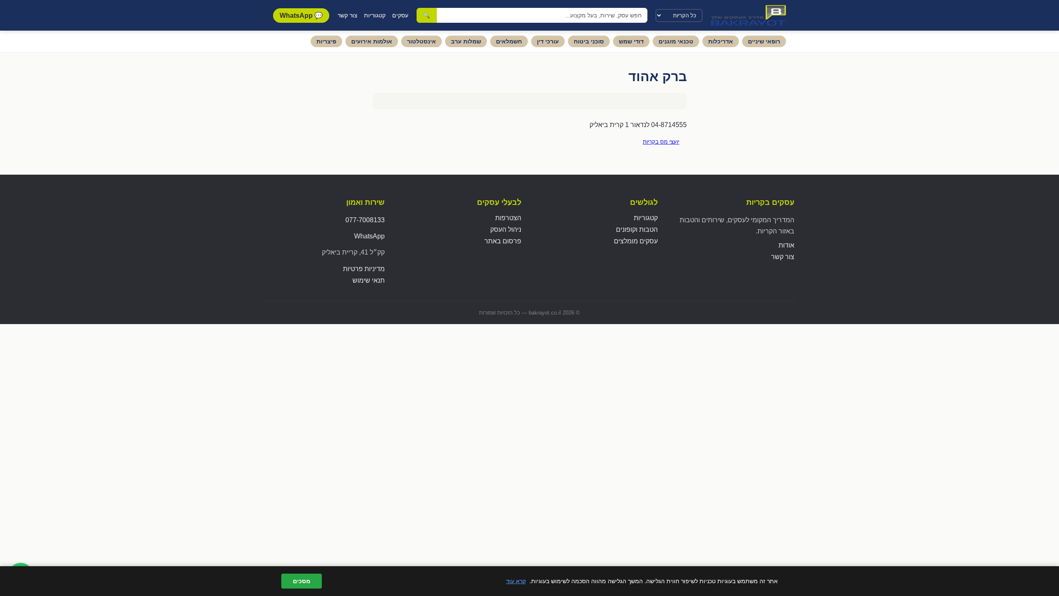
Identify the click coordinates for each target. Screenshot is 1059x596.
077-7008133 (365, 219)
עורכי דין (548, 41)
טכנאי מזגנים (676, 41)
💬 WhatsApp (301, 15)
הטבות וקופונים (637, 229)
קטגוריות (375, 15)
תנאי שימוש (368, 280)
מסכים (301, 581)
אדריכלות (720, 41)
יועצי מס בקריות (661, 142)
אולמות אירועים (371, 41)
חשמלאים (509, 41)
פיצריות (326, 41)
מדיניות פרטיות (364, 268)
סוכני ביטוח (589, 41)
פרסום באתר (502, 241)
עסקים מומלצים (636, 241)
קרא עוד (516, 580)
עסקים (400, 15)
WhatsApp (369, 236)
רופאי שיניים (764, 41)
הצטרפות (508, 217)
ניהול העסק (505, 229)
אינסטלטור (421, 41)
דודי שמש (631, 41)
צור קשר (347, 15)
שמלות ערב (466, 41)
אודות (786, 245)
